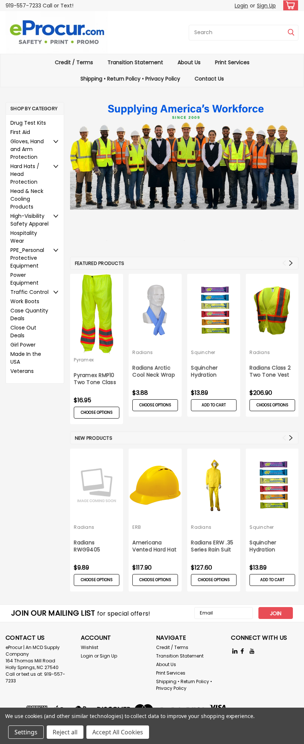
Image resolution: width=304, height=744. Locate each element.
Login (241, 5)
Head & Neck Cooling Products (26, 198)
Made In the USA (25, 358)
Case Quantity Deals (29, 314)
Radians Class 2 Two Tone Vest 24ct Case (270, 371)
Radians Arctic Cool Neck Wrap (153, 371)
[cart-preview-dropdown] (289, 5)
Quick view (155, 341)
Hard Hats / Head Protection (24, 174)
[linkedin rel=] (235, 651)
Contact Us (209, 78)
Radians (142, 352)
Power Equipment (24, 278)
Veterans (22, 371)
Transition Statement (135, 62)
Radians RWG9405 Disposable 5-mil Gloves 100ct (96, 546)
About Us (189, 62)
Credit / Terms (74, 62)
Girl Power (23, 344)
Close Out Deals (23, 331)
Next (291, 263)
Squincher (203, 352)
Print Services (232, 62)
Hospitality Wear (23, 237)
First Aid (20, 132)
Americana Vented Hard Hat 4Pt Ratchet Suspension (154, 546)
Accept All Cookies (117, 732)
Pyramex (84, 360)
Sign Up (266, 5)
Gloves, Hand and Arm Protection (27, 149)
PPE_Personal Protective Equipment (27, 257)
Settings (25, 732)
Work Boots (24, 301)
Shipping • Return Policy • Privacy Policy (130, 78)
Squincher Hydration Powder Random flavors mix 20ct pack (212, 371)
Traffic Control (29, 292)
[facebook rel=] (242, 651)
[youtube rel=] (252, 651)
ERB (136, 527)
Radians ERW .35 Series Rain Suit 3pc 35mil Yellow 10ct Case (213, 546)
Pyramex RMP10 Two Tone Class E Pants (95, 379)
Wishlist (89, 647)
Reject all (65, 732)
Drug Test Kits (28, 123)
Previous (284, 263)
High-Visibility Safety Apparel (29, 219)
